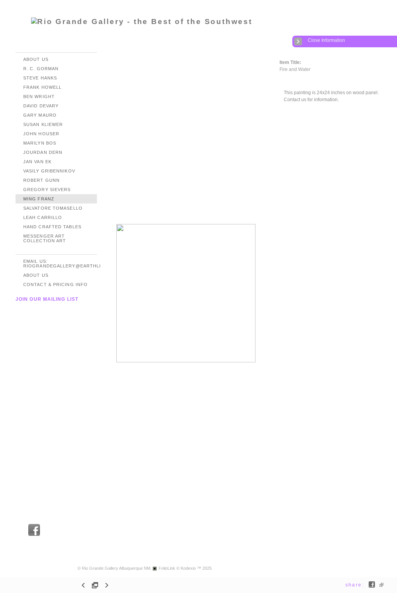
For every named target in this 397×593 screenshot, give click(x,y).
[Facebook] (34, 535)
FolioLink (167, 568)
